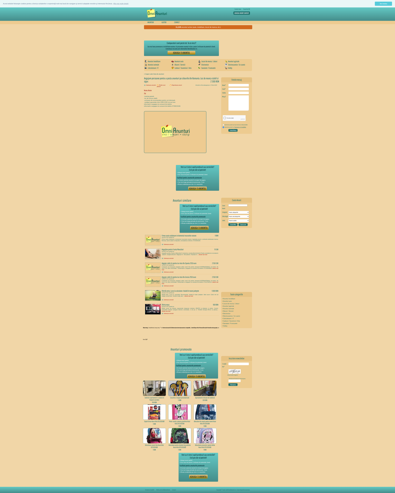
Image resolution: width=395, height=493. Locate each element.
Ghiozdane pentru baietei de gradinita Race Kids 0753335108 (180, 446)
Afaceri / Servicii (180, 64)
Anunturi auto (179, 61)
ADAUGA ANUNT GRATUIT (241, 13)
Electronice (205, 64)
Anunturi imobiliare (154, 61)
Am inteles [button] (383, 4)
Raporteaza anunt (177, 85)
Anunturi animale (153, 64)
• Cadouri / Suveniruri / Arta (231, 321)
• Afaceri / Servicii (227, 311)
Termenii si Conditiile (240, 127)
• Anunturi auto (227, 301)
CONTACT (177, 22)
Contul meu (238, 9)
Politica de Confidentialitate (163, 490)
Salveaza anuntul (151, 85)
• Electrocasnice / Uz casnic (231, 316)
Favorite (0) (246, 9)
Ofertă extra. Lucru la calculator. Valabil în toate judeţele (180, 291)
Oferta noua (165, 304)
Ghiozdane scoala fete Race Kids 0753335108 (154, 446)
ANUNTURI (150, 22)
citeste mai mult (203, 254)
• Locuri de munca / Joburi (230, 303)
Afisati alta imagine (232, 375)
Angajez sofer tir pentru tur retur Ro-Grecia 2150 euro (179, 277)
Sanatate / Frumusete (208, 68)
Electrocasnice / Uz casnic (236, 64)
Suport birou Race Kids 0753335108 (154, 421)
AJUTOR (164, 22)
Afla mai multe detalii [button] (120, 4)
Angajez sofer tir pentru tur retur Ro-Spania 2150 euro (179, 263)
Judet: (223, 220)
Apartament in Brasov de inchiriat (205, 398)
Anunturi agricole (233, 61)
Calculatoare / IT (153, 68)
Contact (174, 490)
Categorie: (224, 212)
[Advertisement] (181, 34)
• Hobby (224, 326)
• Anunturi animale (228, 308)
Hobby (230, 68)
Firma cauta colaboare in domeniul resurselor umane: (179, 235)
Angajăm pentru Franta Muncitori (173, 249)
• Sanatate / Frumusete (229, 323)
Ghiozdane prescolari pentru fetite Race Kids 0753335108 (205, 446)
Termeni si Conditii (149, 490)
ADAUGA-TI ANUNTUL (181, 52)
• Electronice (226, 313)
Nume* (224, 85)
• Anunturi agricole (228, 306)
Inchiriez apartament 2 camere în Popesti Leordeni (154, 399)
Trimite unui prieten (161, 85)
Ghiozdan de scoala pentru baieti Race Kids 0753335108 (205, 422)
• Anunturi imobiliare (228, 298)
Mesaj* (224, 97)
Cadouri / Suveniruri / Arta (183, 68)
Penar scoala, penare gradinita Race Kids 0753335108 (179, 422)
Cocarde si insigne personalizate (179, 398)
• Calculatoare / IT (228, 318)
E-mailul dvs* (224, 365)
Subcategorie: (225, 216)
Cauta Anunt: (223, 207)
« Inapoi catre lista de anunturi (154, 74)
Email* (224, 89)
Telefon (224, 93)
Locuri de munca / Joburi (209, 61)
